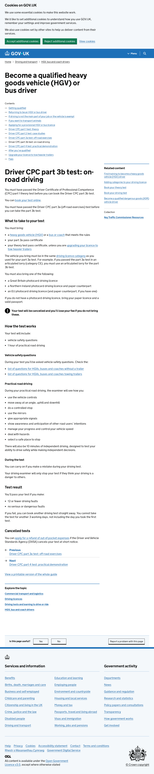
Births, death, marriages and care (25, 684)
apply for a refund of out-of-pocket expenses (42, 538)
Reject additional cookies (59, 41)
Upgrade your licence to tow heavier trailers (31, 154)
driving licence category (71, 256)
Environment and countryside (72, 691)
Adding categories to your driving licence (125, 182)
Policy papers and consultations (123, 705)
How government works (118, 718)
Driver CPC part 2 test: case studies (27, 133)
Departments (112, 678)
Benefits (10, 678)
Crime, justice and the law (21, 712)
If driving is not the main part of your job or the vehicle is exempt (41, 116)
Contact (75, 746)
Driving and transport (26, 61)
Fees (11, 159)
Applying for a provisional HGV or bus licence (32, 125)
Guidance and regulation (119, 691)
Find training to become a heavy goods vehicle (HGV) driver (124, 175)
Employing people (65, 684)
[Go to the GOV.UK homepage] (17, 53)
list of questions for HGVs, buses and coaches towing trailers (45, 374)
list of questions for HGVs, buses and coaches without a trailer (46, 368)
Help (8, 746)
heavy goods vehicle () (26, 235)
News (107, 684)
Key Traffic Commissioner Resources (124, 217)
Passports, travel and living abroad (75, 712)
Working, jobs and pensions (71, 725)
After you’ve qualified (20, 150)
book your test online (28, 200)
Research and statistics (118, 698)
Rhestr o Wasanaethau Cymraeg (24, 750)
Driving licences (13, 599)
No (61, 641)
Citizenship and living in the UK (23, 705)
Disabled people (15, 718)
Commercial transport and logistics (24, 593)
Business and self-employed (22, 691)
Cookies (30, 746)
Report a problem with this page (126, 641)
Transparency (112, 712)
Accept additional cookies (22, 41)
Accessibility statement (52, 746)
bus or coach (57, 235)
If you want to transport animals (25, 120)
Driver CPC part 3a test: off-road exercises (30, 137)
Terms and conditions (96, 746)
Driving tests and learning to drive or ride (27, 604)
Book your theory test (115, 187)
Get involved (111, 725)
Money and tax (63, 705)
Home (8, 61)
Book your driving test (115, 192)
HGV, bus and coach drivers (55, 61)
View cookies (87, 41)
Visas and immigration (67, 718)
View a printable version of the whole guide (31, 574)
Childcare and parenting (20, 698)
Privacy (18, 746)
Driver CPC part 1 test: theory (24, 129)
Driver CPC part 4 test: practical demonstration (33, 146)
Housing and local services (70, 698)
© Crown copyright (137, 764)
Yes (43, 641)
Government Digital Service (63, 750)
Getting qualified (17, 108)
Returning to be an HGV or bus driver (28, 112)
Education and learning (68, 678)
